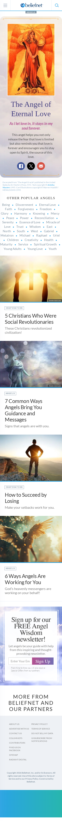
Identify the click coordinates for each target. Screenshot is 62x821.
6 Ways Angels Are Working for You (25, 579)
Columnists (15, 738)
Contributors (17, 742)
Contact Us (15, 733)
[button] (56, 5)
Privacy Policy (39, 724)
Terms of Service (40, 728)
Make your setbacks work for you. (29, 507)
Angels (31, 12)
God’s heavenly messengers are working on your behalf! (28, 591)
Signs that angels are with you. (27, 426)
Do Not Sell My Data (42, 733)
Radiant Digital (18, 759)
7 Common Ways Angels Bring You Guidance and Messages (23, 410)
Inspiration (14, 308)
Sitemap (13, 755)
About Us (14, 724)
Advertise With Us (19, 728)
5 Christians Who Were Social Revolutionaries (30, 318)
